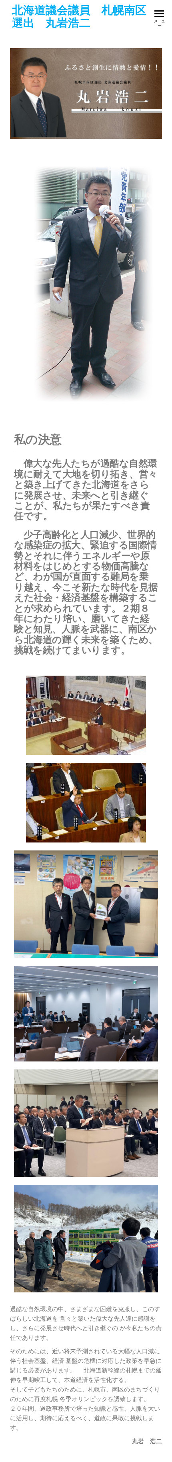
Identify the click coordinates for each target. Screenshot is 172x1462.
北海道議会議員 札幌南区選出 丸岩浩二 (79, 15)
